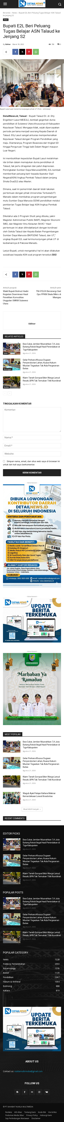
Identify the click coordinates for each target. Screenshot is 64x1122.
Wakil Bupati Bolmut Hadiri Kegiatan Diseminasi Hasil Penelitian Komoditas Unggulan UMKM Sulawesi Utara (15, 297)
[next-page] (9, 393)
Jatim (6, 353)
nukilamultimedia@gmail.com (28, 1071)
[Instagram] (39, 1092)
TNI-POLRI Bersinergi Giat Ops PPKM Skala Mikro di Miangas (48, 294)
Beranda (6, 13)
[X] (22, 52)
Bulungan (7, 369)
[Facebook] (15, 52)
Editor (8, 44)
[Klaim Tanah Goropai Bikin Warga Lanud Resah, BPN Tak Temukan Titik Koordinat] (11, 382)
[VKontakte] (47, 1092)
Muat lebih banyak (31, 809)
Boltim (6, 387)
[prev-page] (5, 393)
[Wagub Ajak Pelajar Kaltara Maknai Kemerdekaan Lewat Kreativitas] (11, 798)
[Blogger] (17, 1092)
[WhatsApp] (36, 52)
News (14, 13)
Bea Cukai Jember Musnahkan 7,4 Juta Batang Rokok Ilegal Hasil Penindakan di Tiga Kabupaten (41, 347)
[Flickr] (32, 1092)
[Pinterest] (29, 52)
